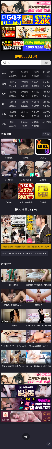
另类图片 (46, 106)
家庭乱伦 (24, 112)
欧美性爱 (46, 92)
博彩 (4, 73)
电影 (4, 93)
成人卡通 (35, 92)
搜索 (46, 62)
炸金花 (24, 76)
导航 (4, 123)
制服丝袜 (12, 96)
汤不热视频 (46, 122)
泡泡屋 (24, 126)
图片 (4, 103)
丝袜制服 (24, 86)
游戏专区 (46, 72)
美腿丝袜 (12, 106)
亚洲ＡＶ (12, 82)
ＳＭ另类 (46, 86)
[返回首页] (48, 444)
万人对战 (35, 72)
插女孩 (13, 122)
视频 (4, 83)
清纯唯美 (24, 106)
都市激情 (12, 112)
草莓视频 (35, 122)
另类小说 (24, 116)
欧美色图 (35, 102)
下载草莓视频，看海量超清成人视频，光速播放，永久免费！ (26, 246)
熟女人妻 (12, 86)
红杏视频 (12, 126)
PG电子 (13, 72)
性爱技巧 (46, 116)
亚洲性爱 (12, 92)
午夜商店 (24, 122)
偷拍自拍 (24, 92)
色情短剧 (35, 126)
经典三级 (24, 96)
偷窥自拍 (12, 102)
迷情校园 (12, 116)
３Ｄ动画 (46, 82)
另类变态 (46, 96)
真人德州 (24, 72)
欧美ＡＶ (35, 82)
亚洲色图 (24, 102)
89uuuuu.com (26, 56)
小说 (4, 113)
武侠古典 (46, 112)
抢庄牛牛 (46, 76)
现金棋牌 (35, 76)
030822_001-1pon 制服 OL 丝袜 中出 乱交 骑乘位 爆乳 (24, 253)
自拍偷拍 (24, 82)
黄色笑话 (35, 116)
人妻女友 (35, 112)
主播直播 (35, 86)
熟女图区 (35, 106)
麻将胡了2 (13, 76)
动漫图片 (46, 102)
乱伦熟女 (35, 96)
